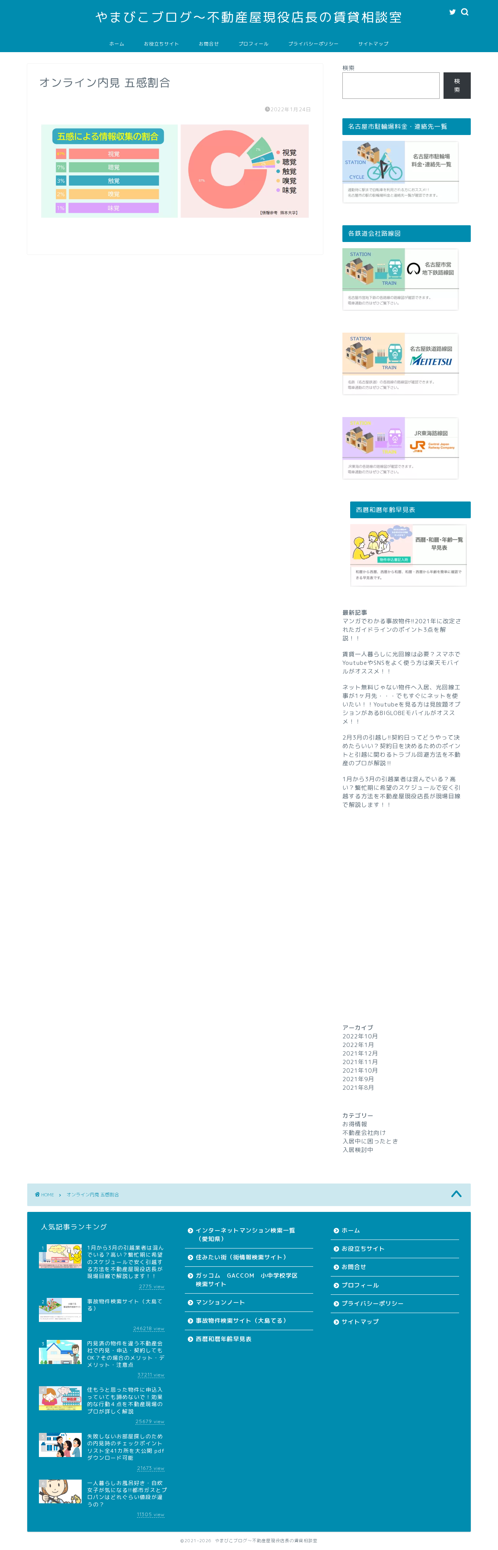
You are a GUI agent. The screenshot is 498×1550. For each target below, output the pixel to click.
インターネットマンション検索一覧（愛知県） (245, 1234)
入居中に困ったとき (370, 1141)
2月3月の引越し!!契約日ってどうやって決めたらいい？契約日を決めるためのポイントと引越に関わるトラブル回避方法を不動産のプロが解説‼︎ (401, 750)
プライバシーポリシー (313, 44)
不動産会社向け (364, 1133)
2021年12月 (360, 1053)
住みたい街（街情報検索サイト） (242, 1257)
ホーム (116, 44)
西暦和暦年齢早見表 (224, 1339)
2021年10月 (360, 1070)
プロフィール (253, 44)
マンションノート (220, 1302)
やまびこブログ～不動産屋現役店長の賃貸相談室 (249, 17)
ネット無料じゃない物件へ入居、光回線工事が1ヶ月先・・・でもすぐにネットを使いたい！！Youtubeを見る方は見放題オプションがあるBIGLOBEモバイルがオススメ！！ (401, 704)
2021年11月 (360, 1062)
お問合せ (209, 44)
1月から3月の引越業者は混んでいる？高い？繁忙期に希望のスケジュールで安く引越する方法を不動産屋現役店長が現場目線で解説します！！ (401, 792)
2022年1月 (358, 1045)
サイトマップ (373, 44)
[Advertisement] (406, 901)
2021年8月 (358, 1088)
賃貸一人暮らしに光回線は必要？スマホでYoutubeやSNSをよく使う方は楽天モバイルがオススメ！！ (401, 662)
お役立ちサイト (161, 44)
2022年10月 (360, 1036)
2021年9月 (358, 1079)
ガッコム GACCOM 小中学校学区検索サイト (247, 1279)
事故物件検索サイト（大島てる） (242, 1321)
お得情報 (354, 1124)
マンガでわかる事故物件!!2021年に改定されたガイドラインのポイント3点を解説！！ (401, 629)
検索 (348, 68)
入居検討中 (358, 1150)
